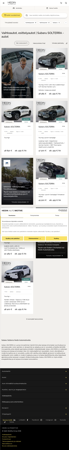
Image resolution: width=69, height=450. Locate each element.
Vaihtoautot (43, 22)
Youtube (63, 420)
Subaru (55, 22)
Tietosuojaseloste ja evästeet (11, 441)
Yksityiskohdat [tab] (34, 215)
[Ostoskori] (61, 3)
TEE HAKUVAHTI (22, 43)
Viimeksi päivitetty (58, 43)
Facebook (35, 420)
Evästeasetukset (33, 238)
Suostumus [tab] (12, 215)
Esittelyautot (30, 22)
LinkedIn (22, 420)
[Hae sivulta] (66, 3)
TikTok (11, 422)
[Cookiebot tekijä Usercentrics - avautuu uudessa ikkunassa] (59, 210)
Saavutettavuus (7, 443)
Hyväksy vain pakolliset (12, 238)
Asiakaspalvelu (7, 396)
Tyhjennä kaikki (11, 22)
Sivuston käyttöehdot (9, 437)
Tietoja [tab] (57, 215)
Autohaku (19, 8)
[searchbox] (47, 15)
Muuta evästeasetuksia (9, 446)
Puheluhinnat (6, 439)
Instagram (49, 420)
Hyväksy (56, 238)
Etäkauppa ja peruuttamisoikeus (12, 402)
